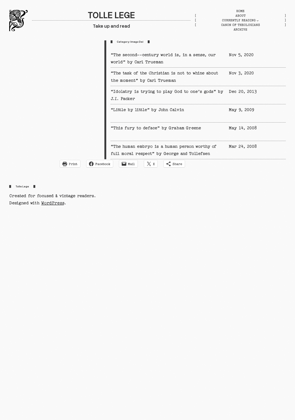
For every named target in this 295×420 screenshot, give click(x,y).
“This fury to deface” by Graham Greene (156, 128)
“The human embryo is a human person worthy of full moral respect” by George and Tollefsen (163, 150)
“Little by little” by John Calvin (147, 110)
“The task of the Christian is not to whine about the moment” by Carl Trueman (164, 76)
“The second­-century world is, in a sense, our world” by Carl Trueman (163, 58)
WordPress (52, 203)
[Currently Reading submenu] (258, 20)
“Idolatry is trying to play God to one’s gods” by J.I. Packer (167, 95)
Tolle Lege (111, 14)
